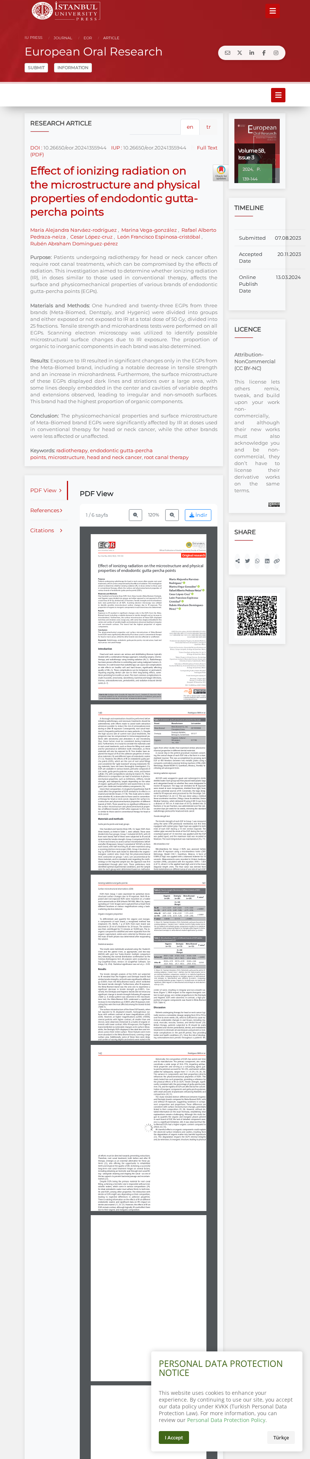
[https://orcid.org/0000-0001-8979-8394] (186, 605)
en (190, 126)
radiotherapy (72, 450)
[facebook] (263, 52)
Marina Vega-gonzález (149, 230)
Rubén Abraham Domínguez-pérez (74, 243)
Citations (42, 530)
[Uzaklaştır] (136, 515)
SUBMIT (36, 67)
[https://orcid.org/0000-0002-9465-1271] (184, 586)
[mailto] (227, 52)
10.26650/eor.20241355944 (75, 148)
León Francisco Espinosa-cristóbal (159, 237)
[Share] (237, 561)
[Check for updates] (221, 173)
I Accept (174, 1437)
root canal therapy (166, 457)
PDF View (43, 490)
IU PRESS (33, 37)
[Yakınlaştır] (172, 515)
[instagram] (276, 52)
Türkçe (281, 1437)
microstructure (66, 457)
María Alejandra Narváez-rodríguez (74, 230)
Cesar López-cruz (91, 237)
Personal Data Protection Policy (226, 1420)
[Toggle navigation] (272, 11)
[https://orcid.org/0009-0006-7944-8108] (186, 590)
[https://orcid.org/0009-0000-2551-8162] (184, 579)
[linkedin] (251, 52)
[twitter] (239, 52)
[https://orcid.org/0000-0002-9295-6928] (183, 597)
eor (87, 37)
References (44, 510)
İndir (200, 515)
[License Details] (274, 504)
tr (208, 126)
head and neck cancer (114, 457)
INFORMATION (72, 67)
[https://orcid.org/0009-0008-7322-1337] (181, 593)
